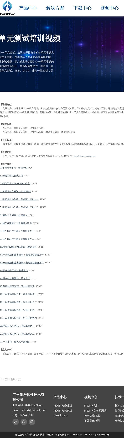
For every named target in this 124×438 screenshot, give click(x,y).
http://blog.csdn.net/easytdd (84, 156)
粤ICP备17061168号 (98, 434)
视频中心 (110, 7)
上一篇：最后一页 (10, 379)
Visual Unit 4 (61, 415)
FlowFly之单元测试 (95, 410)
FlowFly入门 (91, 405)
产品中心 (28, 7)
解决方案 (55, 7)
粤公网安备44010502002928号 (71, 434)
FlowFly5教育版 (63, 410)
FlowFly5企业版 (63, 405)
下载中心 (82, 7)
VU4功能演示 (92, 415)
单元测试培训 (92, 420)
